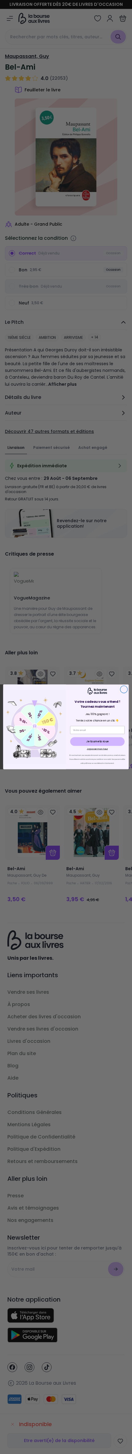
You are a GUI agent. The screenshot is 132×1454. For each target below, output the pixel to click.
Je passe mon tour (97, 748)
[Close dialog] (124, 689)
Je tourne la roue (97, 742)
